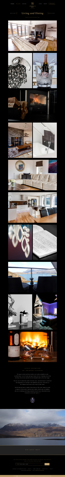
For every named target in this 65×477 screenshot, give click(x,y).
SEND (47, 464)
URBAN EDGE (37, 470)
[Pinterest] (12, 4)
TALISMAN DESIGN (41, 470)
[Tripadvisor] (13, 4)
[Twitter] (11, 4)
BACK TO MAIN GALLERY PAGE (33, 17)
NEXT (52, 13)
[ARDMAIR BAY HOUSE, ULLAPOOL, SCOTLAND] (32, 5)
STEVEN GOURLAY (29, 470)
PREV (13, 13)
